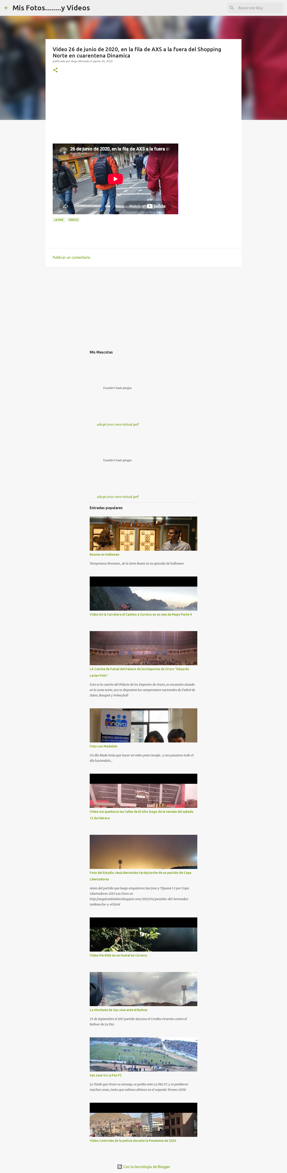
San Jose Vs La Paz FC (106, 1075)
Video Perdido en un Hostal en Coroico (118, 955)
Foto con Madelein (103, 746)
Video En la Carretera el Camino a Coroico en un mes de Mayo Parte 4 (141, 614)
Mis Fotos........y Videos (51, 8)
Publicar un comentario (71, 257)
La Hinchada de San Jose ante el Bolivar (119, 1010)
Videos (73, 219)
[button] (55, 70)
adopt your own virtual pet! (118, 424)
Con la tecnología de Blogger (146, 1167)
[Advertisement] (143, 112)
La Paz (58, 219)
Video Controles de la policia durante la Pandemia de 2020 (133, 1140)
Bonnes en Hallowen (104, 554)
